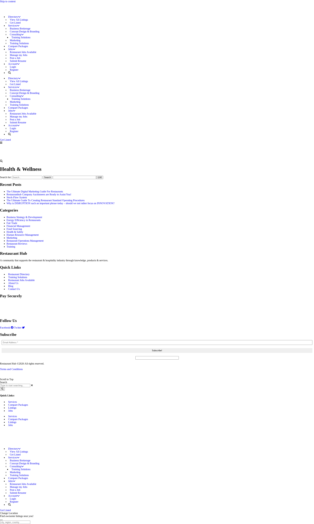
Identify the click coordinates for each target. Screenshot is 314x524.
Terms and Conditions (11, 369)
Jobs (10, 410)
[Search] (2, 389)
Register (14, 69)
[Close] (1, 519)
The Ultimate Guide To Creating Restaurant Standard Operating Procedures (46, 200)
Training (11, 246)
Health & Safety (15, 232)
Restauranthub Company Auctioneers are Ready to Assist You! (39, 194)
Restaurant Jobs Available (21, 280)
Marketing (12, 237)
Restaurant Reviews (17, 243)
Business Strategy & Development (24, 217)
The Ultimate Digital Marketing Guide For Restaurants (35, 191)
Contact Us (14, 289)
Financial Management (18, 226)
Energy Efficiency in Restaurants (24, 220)
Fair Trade (12, 223)
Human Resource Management (23, 234)
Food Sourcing (14, 229)
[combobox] (15, 385)
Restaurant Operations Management (25, 240)
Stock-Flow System (17, 197)
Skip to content (8, 1)
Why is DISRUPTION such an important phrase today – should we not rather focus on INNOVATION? (60, 203)
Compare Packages (18, 46)
